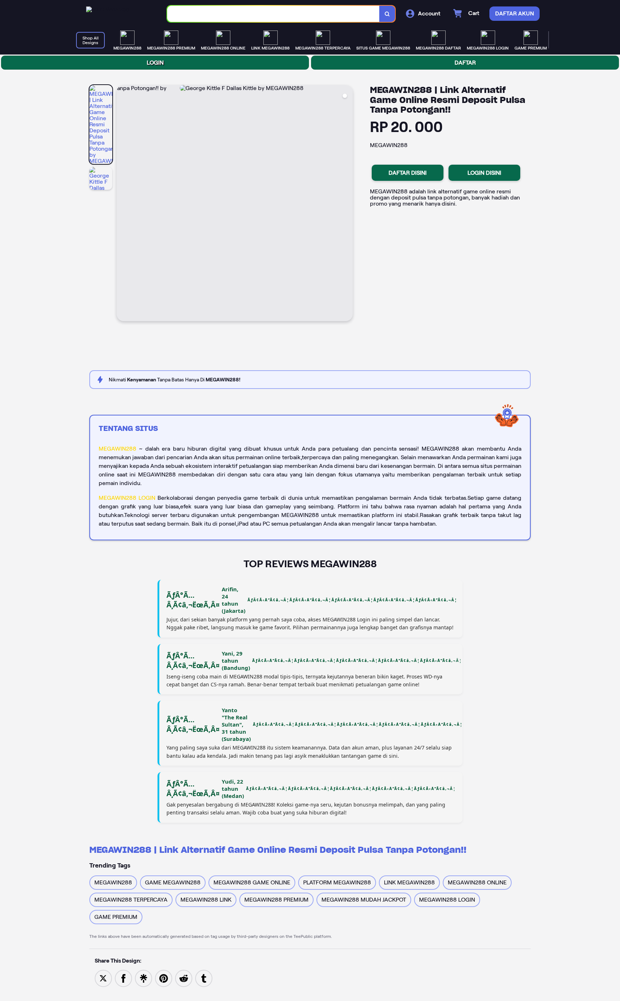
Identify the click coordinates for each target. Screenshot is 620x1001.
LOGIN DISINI (484, 173)
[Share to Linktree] (143, 978)
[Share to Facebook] (123, 978)
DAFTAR (465, 63)
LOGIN (155, 63)
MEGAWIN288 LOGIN (127, 498)
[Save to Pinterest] (163, 978)
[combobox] (273, 14)
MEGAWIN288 (117, 449)
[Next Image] (347, 204)
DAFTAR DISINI (408, 173)
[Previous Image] (122, 204)
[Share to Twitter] (103, 978)
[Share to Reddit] (183, 978)
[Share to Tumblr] (203, 978)
